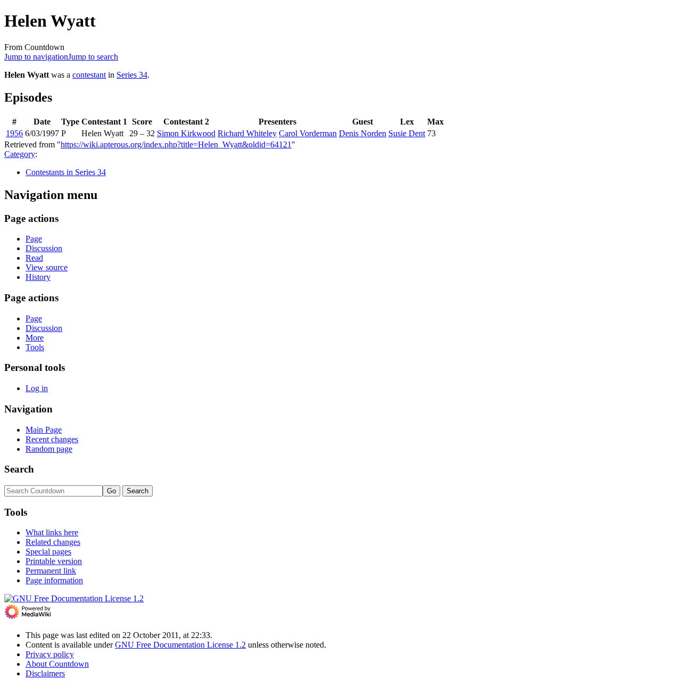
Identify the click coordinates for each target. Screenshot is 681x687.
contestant (89, 74)
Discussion (44, 248)
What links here (52, 532)
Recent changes (52, 439)
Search (19, 469)
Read (34, 257)
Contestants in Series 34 (66, 172)
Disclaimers (45, 673)
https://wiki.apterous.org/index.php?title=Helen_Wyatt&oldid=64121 (176, 144)
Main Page (44, 429)
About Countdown (57, 663)
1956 (14, 133)
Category (19, 154)
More (35, 337)
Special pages (48, 551)
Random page (49, 448)
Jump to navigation (36, 56)
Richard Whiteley (247, 133)
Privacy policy (50, 654)
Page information (54, 580)
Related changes (53, 542)
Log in (37, 388)
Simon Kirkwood (186, 133)
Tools (35, 347)
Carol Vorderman (308, 133)
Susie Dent (406, 133)
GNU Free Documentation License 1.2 (180, 644)
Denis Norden (362, 133)
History (38, 277)
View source (47, 267)
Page (34, 238)
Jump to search (93, 56)
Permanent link (51, 570)
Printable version (54, 561)
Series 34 (132, 74)
